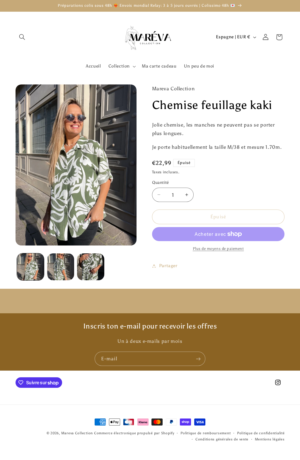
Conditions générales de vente (221, 439)
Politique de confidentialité (261, 433)
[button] (22, 37)
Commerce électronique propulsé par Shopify (134, 433)
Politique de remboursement (205, 433)
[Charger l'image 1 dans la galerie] (30, 266)
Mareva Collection (77, 433)
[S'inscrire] (198, 359)
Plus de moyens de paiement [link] (218, 248)
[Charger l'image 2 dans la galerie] (60, 266)
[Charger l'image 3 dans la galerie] (90, 266)
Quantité (160, 182)
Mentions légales (270, 439)
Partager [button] (168, 265)
